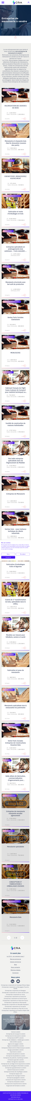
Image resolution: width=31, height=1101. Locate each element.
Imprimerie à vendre (16, 1052)
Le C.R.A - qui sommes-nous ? (15, 956)
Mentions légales (15, 970)
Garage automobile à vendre (16, 1050)
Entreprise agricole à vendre (16, 1059)
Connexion (15, 973)
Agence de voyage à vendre (16, 1044)
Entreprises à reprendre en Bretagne (15, 990)
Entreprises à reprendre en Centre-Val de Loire (15, 992)
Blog (15, 964)
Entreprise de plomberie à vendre (15, 1056)
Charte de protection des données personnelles (15, 1093)
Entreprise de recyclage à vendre (15, 1075)
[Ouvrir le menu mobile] (2, 2)
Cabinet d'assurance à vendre (15, 1069)
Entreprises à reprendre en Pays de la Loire (15, 1008)
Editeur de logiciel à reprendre (15, 1061)
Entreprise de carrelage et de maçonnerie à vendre (15, 1063)
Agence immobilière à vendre (15, 1046)
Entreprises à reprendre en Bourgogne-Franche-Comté (15, 987)
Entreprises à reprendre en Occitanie (15, 1006)
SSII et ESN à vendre (16, 1042)
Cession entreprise (15, 962)
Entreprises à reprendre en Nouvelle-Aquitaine (15, 1004)
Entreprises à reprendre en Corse (15, 994)
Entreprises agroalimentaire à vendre (15, 1067)
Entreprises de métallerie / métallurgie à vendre (15, 1040)
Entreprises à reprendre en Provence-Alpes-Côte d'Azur (15, 1011)
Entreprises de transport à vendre (15, 1034)
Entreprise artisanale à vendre (15, 1081)
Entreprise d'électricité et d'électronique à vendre (16, 1048)
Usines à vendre (15, 1032)
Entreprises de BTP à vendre (16, 1038)
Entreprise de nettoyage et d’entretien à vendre (15, 1065)
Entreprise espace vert (15, 1073)
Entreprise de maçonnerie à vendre (16, 1079)
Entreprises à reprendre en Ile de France (15, 998)
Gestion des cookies (15, 1095)
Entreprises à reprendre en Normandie (15, 1002)
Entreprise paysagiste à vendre (15, 1077)
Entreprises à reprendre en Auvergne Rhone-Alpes (15, 985)
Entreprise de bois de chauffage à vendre (15, 1071)
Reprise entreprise (15, 959)
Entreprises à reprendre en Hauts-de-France (15, 1000)
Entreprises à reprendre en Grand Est (15, 996)
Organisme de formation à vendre (15, 1085)
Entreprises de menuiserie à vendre (16, 1036)
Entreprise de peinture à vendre (16, 1054)
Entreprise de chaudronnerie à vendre (15, 1083)
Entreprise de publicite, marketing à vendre (15, 1057)
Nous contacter (15, 967)
